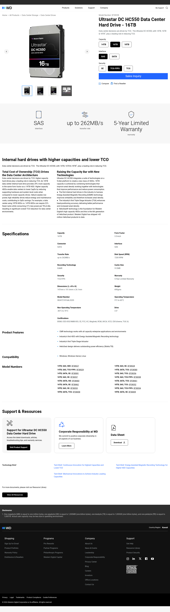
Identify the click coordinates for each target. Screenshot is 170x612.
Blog (87, 566)
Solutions (79, 8)
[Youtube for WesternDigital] (152, 559)
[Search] (167, 8)
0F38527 (75, 366)
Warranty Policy (11, 553)
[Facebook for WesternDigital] (146, 559)
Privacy (5, 597)
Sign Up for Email (12, 543)
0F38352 (132, 384)
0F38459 (132, 392)
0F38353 (74, 388)
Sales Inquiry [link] (133, 76)
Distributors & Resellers (14, 557)
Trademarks (20, 597)
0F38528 (131, 366)
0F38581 (75, 373)
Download (118, 442)
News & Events (91, 548)
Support (91, 8)
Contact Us (89, 584)
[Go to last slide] (6, 51)
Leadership (89, 553)
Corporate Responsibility (95, 557)
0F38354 (137, 388)
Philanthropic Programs (53, 553)
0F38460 (75, 381)
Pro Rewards (49, 543)
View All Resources (15, 495)
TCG (128, 68)
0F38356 (132, 373)
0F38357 (74, 377)
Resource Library (133, 548)
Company (104, 8)
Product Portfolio (11, 548)
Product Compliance (34, 597)
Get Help (129, 543)
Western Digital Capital (53, 557)
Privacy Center (91, 562)
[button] (27, 91)
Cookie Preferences (50, 597)
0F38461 (133, 381)
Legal (12, 597)
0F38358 (137, 377)
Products (65, 8)
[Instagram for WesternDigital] (127, 559)
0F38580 (133, 370)
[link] (104, 84)
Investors (88, 575)
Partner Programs (51, 548)
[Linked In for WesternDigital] (133, 559)
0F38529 (80, 370)
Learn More (66, 446)
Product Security (133, 553)
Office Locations (91, 580)
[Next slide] (87, 51)
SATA (114, 56)
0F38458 (76, 392)
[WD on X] (140, 559)
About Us (88, 543)
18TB (126, 44)
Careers (88, 571)
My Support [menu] (160, 8)
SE (102, 68)
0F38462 (75, 384)
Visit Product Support (18, 447)
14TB (103, 44)
